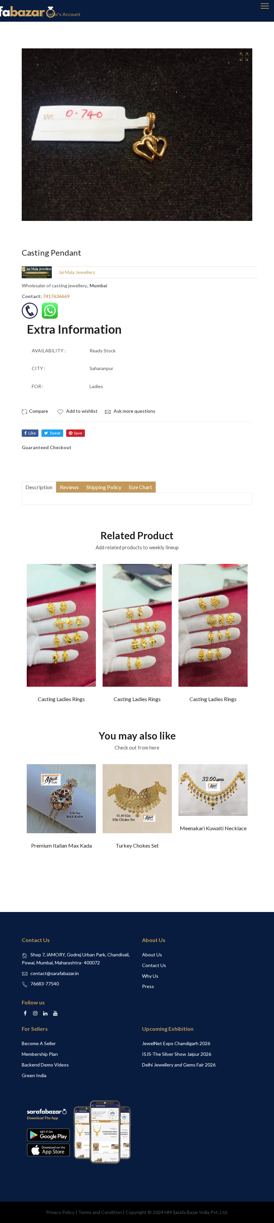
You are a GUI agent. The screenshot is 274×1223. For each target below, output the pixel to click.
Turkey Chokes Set (137, 845)
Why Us (150, 976)
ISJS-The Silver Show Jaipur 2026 (176, 1054)
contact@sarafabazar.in (54, 973)
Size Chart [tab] (140, 487)
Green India (34, 1075)
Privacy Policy (60, 1212)
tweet (54, 432)
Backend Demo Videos (45, 1064)
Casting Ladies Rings (61, 699)
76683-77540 (44, 983)
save (78, 432)
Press (148, 986)
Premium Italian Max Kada (61, 845)
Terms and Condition (100, 1212)
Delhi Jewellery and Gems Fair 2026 (179, 1064)
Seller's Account (63, 14)
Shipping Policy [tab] (103, 487)
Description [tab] (38, 487)
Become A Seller (39, 1043)
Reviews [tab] (69, 487)
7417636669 (56, 296)
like (32, 432)
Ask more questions (134, 411)
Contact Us (154, 965)
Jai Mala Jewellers (76, 272)
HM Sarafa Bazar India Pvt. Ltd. (196, 1212)
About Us (152, 954)
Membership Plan (40, 1054)
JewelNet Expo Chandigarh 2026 (176, 1043)
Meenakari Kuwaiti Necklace (213, 828)
